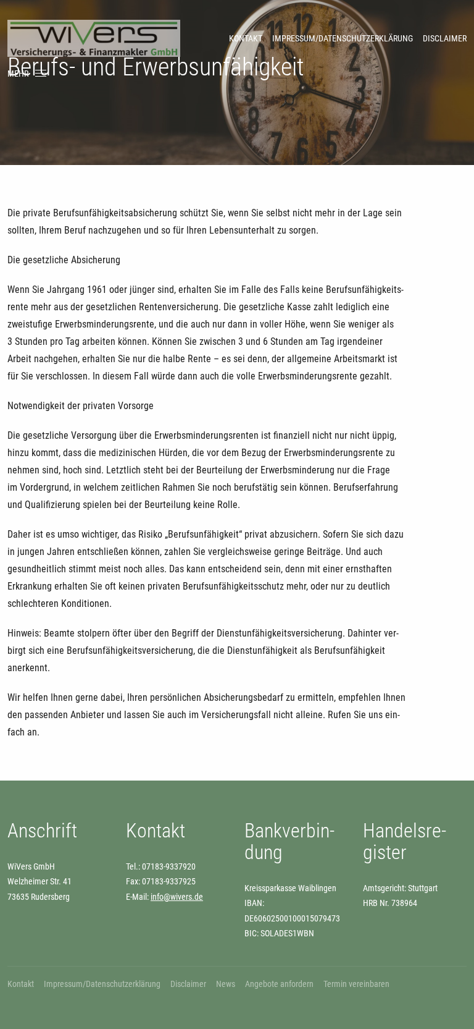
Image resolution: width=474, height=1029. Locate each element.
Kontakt (245, 38)
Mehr (17, 73)
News (225, 984)
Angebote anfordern (279, 984)
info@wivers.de (177, 897)
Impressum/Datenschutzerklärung (342, 38)
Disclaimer (445, 38)
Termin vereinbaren (356, 984)
